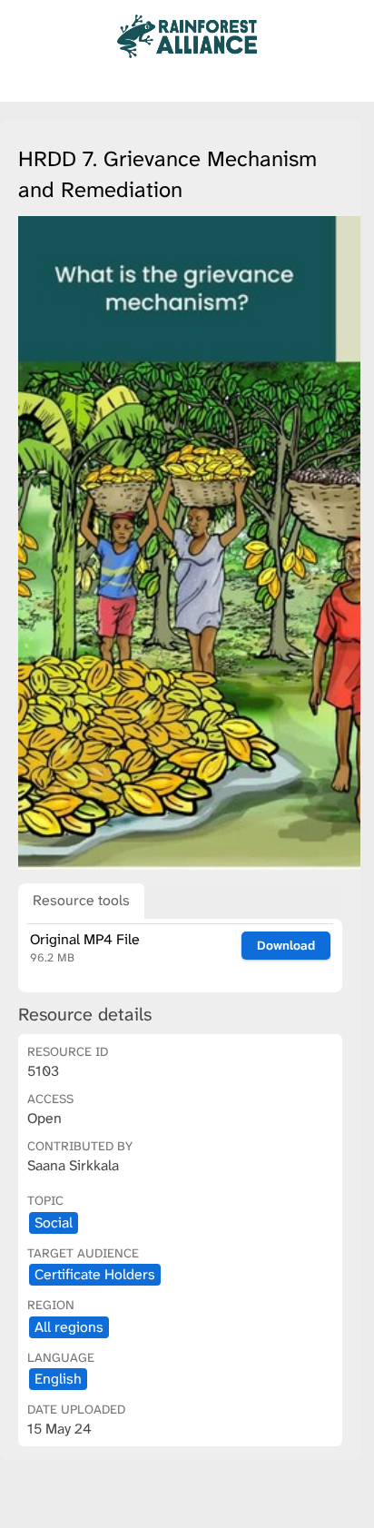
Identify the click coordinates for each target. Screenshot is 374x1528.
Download (286, 945)
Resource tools (81, 900)
